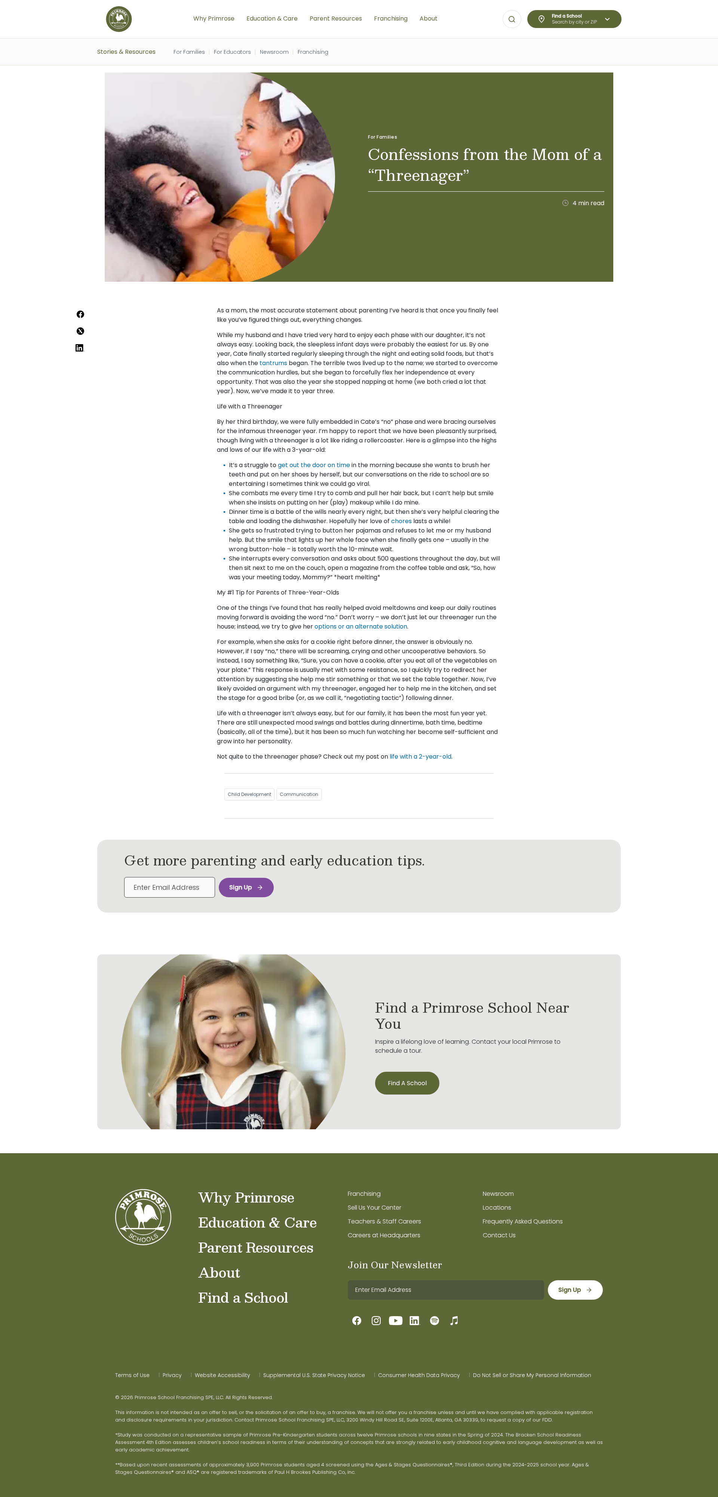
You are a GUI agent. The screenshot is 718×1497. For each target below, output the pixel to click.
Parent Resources (255, 1247)
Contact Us (499, 1235)
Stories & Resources (126, 51)
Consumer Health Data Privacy (419, 1375)
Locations (497, 1207)
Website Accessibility (222, 1375)
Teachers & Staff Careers (384, 1221)
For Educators (232, 52)
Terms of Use (132, 1375)
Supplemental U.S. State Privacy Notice (314, 1375)
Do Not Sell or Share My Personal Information (532, 1375)
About (219, 1272)
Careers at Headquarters (384, 1235)
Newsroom (274, 52)
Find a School (243, 1297)
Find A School (407, 1083)
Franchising (313, 52)
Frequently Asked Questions (523, 1221)
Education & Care (257, 1222)
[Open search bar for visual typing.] (512, 19)
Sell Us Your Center (374, 1207)
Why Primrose (246, 1197)
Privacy (172, 1375)
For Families (189, 52)
